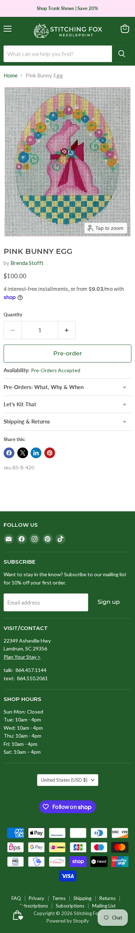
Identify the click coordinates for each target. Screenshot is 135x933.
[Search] (121, 54)
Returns (107, 898)
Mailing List (104, 906)
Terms (59, 898)
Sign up (109, 601)
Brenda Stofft (27, 263)
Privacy (36, 898)
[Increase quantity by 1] (67, 330)
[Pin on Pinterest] (49, 452)
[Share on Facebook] (9, 452)
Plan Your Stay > (22, 657)
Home (11, 75)
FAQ (16, 898)
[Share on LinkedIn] (36, 452)
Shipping (82, 898)
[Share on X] (22, 452)
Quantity (13, 314)
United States (64, 780)
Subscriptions (33, 906)
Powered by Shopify (67, 921)
